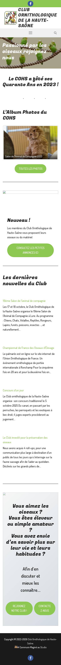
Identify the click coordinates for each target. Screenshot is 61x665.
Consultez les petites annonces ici (30, 250)
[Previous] (9, 143)
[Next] (51, 143)
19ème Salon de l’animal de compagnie (24, 300)
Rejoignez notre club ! (19, 608)
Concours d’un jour (13, 390)
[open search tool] (55, 33)
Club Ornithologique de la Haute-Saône (37, 18)
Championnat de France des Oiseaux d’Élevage (28, 348)
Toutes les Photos (30, 168)
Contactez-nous (45, 608)
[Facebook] (30, 3)
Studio (43, 647)
